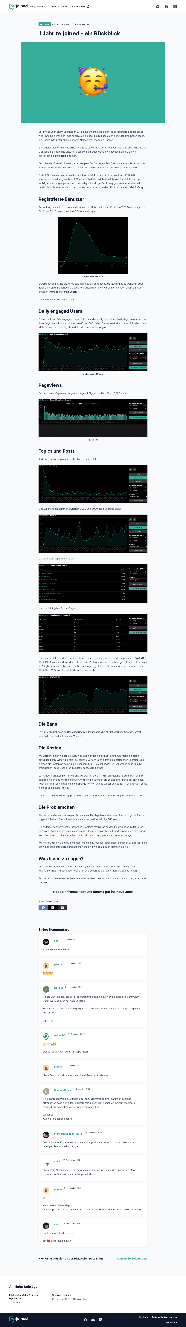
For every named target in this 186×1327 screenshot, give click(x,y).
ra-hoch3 (59, 1035)
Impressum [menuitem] (171, 1322)
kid (56, 940)
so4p (57, 1224)
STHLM (58, 988)
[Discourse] (157, 6)
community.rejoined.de (132, 1258)
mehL (57, 1161)
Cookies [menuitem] (143, 1317)
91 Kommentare (80, 1299)
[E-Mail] (62, 907)
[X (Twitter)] (175, 6)
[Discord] (166, 6)
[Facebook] (43, 907)
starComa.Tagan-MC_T (68, 1133)
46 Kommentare (82, 24)
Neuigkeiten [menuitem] (36, 6)
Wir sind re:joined (61, 1295)
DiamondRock (62, 1090)
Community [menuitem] (79, 6)
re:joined (44, 24)
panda (58, 964)
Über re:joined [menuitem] (59, 6)
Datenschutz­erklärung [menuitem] (164, 1317)
